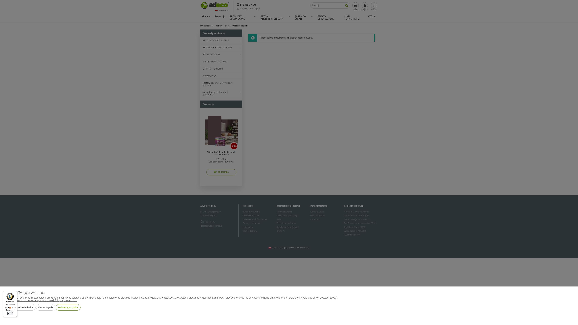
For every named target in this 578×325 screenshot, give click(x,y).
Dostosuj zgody (45, 307)
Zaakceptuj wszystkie (68, 307)
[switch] (10, 313)
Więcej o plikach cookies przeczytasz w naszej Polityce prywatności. (41, 300)
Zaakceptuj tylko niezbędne (20, 307)
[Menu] (15, 293)
